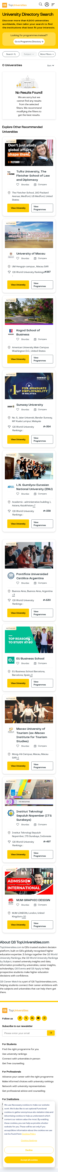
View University (18, 208)
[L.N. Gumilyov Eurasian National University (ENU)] (10, 486)
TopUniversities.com (11, 947)
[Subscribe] (51, 1033)
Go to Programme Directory (28, 41)
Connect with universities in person (21, 1058)
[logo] (14, 4)
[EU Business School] (10, 659)
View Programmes (40, 208)
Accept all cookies (29, 1160)
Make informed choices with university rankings (28, 1081)
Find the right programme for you (20, 1049)
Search (9, 54)
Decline (29, 1150)
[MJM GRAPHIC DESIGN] (10, 901)
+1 (18, 757)
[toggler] (53, 4)
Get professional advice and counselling (23, 1090)
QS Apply (36, 968)
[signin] (47, 4)
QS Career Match (9, 981)
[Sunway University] (10, 406)
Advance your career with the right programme (27, 1076)
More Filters (46, 54)
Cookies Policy (29, 1134)
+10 (24, 916)
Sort (49, 65)
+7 (34, 505)
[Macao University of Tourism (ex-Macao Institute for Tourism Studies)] (10, 730)
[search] (40, 4)
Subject (28, 54)
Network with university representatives (24, 1086)
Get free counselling (13, 1063)
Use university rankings (14, 1053)
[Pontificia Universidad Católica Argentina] (10, 575)
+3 (13, 595)
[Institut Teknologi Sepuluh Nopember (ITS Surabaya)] (10, 812)
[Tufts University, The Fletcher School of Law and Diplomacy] (10, 172)
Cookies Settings (29, 1140)
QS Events (20, 968)
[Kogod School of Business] (10, 331)
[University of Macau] (10, 255)
